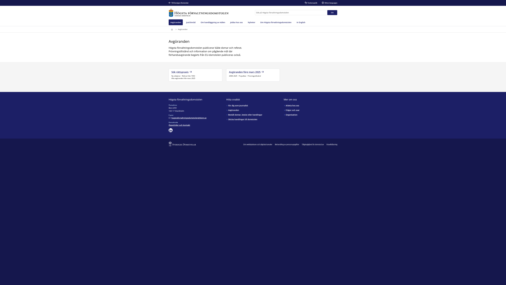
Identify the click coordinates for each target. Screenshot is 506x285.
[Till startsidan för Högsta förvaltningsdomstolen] (198, 12)
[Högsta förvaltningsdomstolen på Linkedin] (171, 130)
